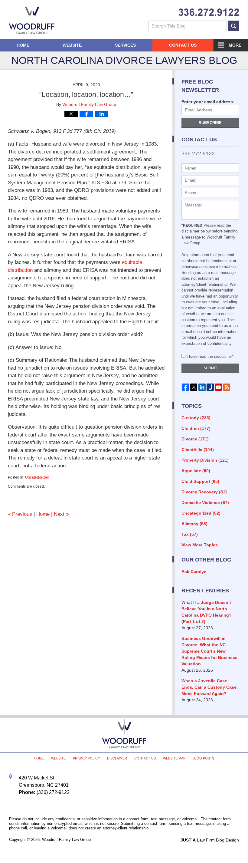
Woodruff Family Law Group (66, 839)
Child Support (200, 481)
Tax (189, 534)
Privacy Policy (86, 758)
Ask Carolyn (194, 571)
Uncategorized (37, 477)
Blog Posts (203, 758)
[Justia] (210, 387)
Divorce (195, 438)
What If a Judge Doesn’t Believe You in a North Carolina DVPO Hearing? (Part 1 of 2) (206, 612)
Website (72, 45)
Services (125, 45)
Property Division (205, 460)
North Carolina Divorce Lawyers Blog (31, 19)
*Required (191, 225)
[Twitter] (194, 387)
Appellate (195, 470)
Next (61, 514)
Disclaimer (117, 758)
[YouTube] (218, 387)
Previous (20, 514)
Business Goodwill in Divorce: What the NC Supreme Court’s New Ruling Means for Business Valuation (209, 651)
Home (23, 45)
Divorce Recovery (204, 491)
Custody (195, 417)
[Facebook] (185, 387)
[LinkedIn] (202, 387)
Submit (210, 368)
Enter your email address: (207, 101)
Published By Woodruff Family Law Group (208, 12)
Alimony (194, 523)
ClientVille (197, 449)
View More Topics (199, 544)
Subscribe (210, 122)
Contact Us (183, 45)
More (235, 45)
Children (195, 428)
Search (233, 26)
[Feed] (227, 387)
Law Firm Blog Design (210, 840)
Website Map (174, 758)
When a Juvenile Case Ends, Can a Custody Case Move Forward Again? (209, 687)
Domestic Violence (205, 502)
